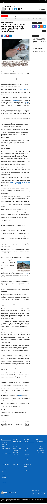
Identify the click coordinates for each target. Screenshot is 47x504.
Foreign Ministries (17, 448)
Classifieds (4, 451)
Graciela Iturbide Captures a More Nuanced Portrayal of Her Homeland (22, 424)
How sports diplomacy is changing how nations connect (39, 45)
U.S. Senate (39, 456)
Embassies (15, 445)
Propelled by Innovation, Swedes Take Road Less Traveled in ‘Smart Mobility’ (7, 424)
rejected (26, 102)
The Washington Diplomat (9, 18)
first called (14, 151)
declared (26, 273)
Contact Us (44, 9)
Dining (26, 448)
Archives (3, 475)
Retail (26, 450)
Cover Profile (4, 442)
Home (2, 12)
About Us (16, 0)
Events (15, 12)
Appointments (4, 450)
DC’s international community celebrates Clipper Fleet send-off (39, 51)
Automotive (27, 445)
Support (20, 0)
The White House (40, 445)
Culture (20, 12)
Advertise (2, 2)
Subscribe (12, 0)
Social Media (4, 468)
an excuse (20, 395)
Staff (2, 473)
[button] (44, 13)
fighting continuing (23, 89)
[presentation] (43, 16)
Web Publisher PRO (8, 500)
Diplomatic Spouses (17, 468)
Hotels (26, 452)
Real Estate (27, 457)
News (5, 12)
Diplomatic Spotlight (6, 448)
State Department (40, 450)
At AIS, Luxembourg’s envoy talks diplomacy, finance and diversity (39, 39)
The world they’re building (14, 16)
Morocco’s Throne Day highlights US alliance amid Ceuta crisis (39, 42)
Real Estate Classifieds (6, 453)
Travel (26, 459)
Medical (26, 446)
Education (27, 454)
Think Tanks (15, 450)
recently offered (16, 100)
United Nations (16, 446)
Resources (10, 12)
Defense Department (41, 452)
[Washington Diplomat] (13, 8)
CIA (37, 454)
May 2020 (16, 18)
